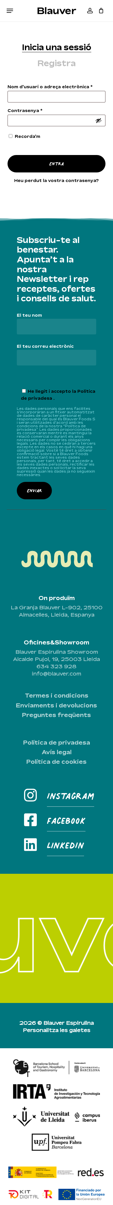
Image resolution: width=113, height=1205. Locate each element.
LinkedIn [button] (65, 845)
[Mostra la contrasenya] (98, 120)
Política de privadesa (56, 742)
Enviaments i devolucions (56, 705)
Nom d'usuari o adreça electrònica (56, 86)
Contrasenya (37, 110)
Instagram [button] (70, 795)
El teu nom (29, 315)
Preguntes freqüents (56, 715)
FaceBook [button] (66, 820)
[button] (10, 11)
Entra (56, 163)
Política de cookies (56, 761)
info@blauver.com (56, 673)
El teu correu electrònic (45, 346)
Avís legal (57, 752)
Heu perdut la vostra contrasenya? (56, 180)
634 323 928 (56, 666)
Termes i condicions (56, 695)
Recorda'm (27, 136)
